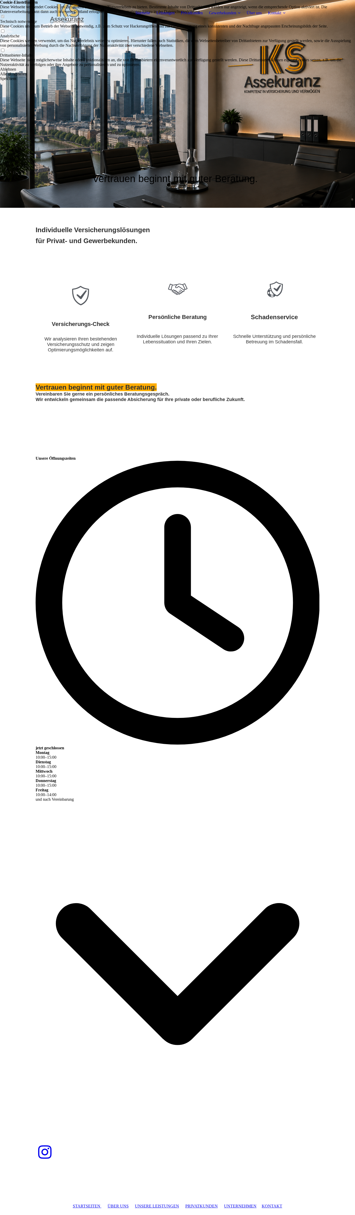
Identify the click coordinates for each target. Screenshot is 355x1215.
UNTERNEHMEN (240, 1206)
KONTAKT (272, 1206)
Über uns (254, 13)
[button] (177, 69)
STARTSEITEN (87, 1206)
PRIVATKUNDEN (201, 1206)
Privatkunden (192, 13)
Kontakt (274, 13)
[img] (68, 13)
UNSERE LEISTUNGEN (157, 1206)
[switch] (2, 31)
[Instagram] (44, 1152)
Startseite (142, 13)
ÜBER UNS (118, 1206)
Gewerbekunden (222, 13)
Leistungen (165, 13)
